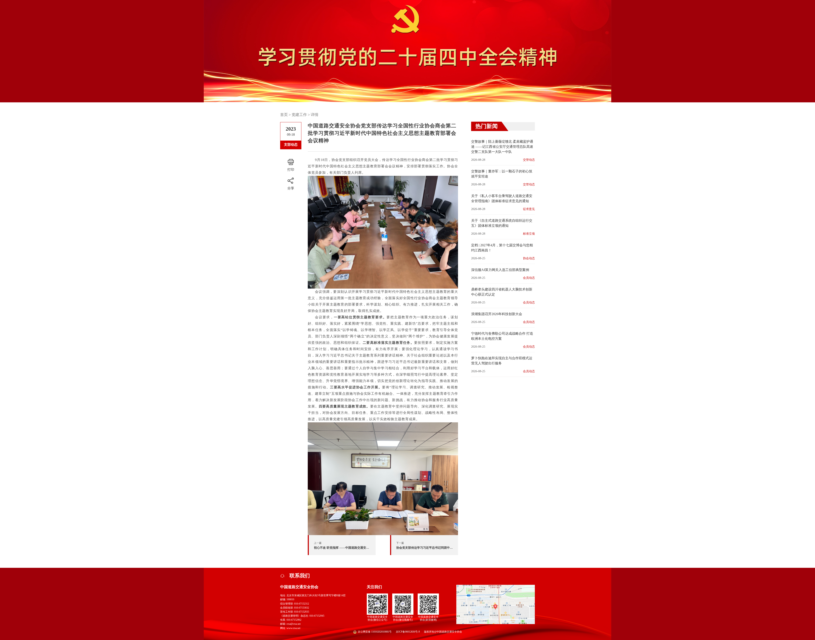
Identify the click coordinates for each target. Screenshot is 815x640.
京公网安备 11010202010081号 (375, 631)
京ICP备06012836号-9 (408, 631)
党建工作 (299, 115)
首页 (284, 115)
